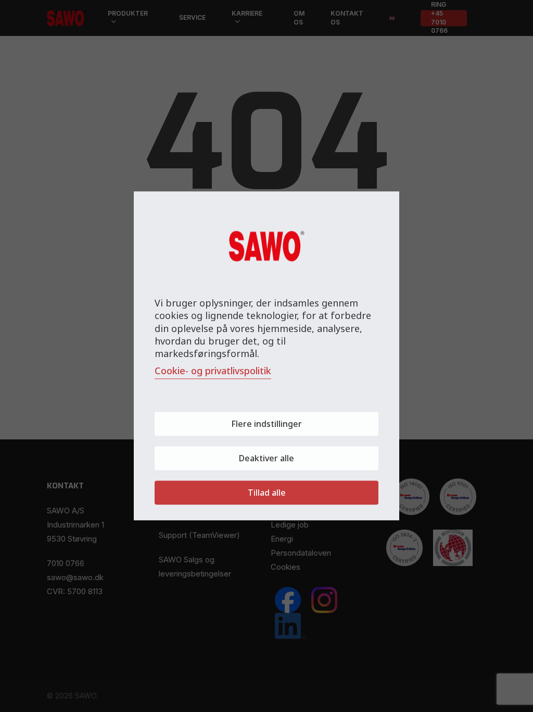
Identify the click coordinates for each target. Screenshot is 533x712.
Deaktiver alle (266, 458)
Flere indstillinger (266, 424)
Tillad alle (267, 493)
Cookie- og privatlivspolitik (213, 371)
